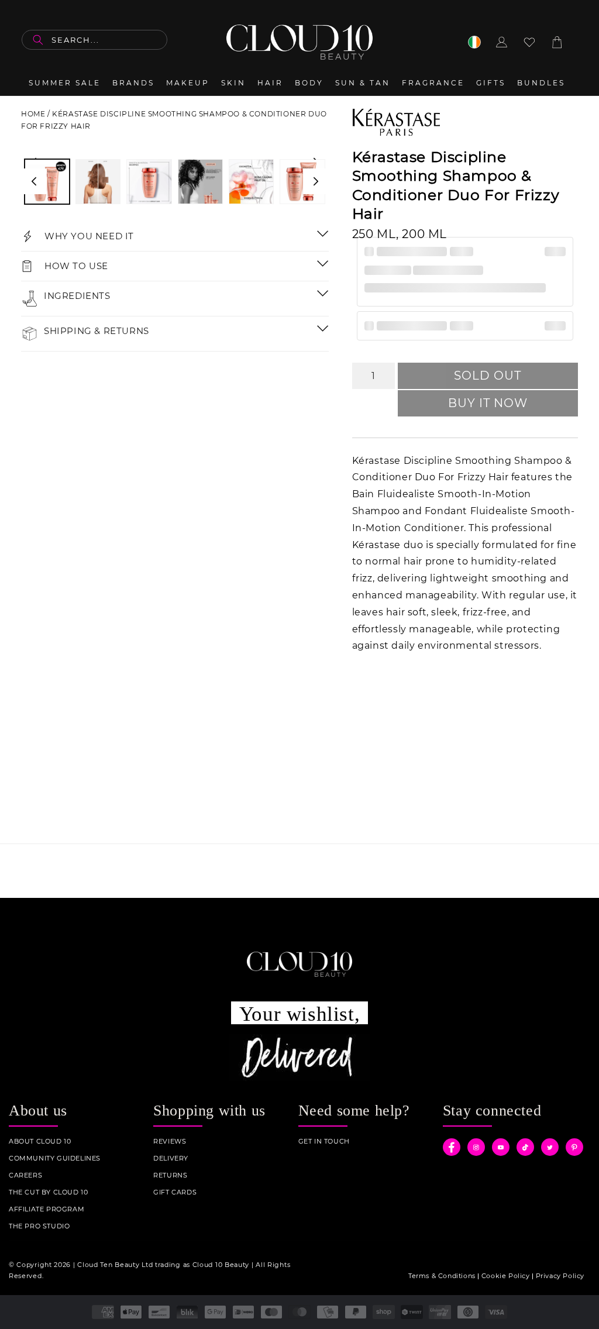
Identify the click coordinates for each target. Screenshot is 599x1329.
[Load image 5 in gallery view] (251, 181)
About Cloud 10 (40, 1141)
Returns (170, 1175)
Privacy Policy (560, 1276)
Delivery (170, 1158)
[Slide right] (316, 181)
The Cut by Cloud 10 (48, 1192)
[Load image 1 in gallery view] (47, 181)
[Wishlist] (529, 42)
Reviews (169, 1141)
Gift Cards (175, 1192)
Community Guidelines (55, 1158)
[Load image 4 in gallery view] (200, 181)
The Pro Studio (39, 1226)
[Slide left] (34, 181)
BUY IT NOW (488, 403)
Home (33, 113)
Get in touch (324, 1141)
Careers (25, 1175)
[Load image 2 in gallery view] (98, 181)
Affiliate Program (46, 1209)
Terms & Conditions (442, 1276)
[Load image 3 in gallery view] (148, 181)
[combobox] (94, 40)
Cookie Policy (505, 1276)
